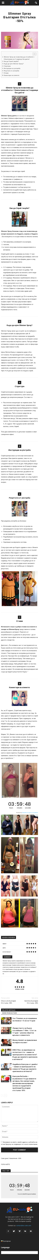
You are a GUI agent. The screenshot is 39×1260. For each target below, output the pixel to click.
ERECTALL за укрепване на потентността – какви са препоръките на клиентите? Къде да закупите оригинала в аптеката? (24, 1054)
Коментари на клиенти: (12, 75)
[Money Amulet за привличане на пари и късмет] (6, 1042)
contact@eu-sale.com (23, 1225)
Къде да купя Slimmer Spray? (14, 64)
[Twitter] (14, 1231)
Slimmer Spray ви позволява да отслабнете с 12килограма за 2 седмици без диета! (19, 58)
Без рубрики (5, 1023)
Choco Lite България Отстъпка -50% (8, 1002)
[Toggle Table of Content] (33, 54)
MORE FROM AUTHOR (9, 1013)
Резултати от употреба (11, 71)
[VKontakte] (25, 1231)
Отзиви (6, 73)
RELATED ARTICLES (8, 1010)
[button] (36, 3)
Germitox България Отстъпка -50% (31, 1002)
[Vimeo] (19, 1231)
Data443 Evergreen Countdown (30, 812)
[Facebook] (8, 1231)
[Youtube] (31, 1231)
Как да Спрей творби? (11, 61)
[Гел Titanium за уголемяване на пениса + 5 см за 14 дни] (6, 1020)
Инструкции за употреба (12, 68)
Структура (7, 66)
